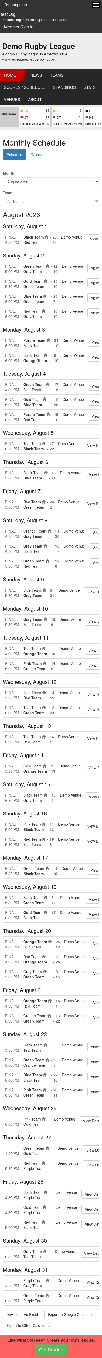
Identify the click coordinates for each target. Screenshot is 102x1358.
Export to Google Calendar (70, 1314)
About (35, 99)
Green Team (33, 266)
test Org (8, 14)
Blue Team (32, 296)
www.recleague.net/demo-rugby (28, 59)
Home (10, 75)
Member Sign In (18, 27)
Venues (12, 99)
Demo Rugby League (38, 45)
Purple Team (34, 340)
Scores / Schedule (24, 87)
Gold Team (32, 281)
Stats (90, 87)
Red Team (32, 242)
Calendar (38, 154)
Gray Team (32, 271)
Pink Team (32, 663)
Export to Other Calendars (28, 1325)
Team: (8, 192)
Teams (57, 75)
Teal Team (32, 443)
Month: (9, 173)
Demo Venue (71, 237)
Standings (64, 87)
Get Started (51, 1349)
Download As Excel (22, 1314)
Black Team (33, 237)
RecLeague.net (15, 4)
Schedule (14, 154)
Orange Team (35, 360)
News (36, 75)
